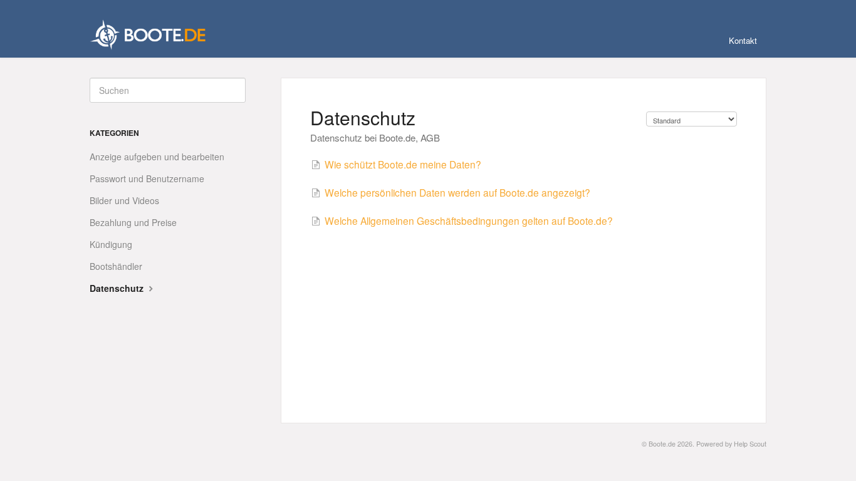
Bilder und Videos (124, 200)
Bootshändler (116, 266)
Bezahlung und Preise (133, 222)
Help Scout (750, 443)
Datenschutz (118, 288)
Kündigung (111, 244)
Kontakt (743, 40)
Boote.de (662, 443)
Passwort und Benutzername (147, 178)
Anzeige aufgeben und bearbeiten (157, 156)
